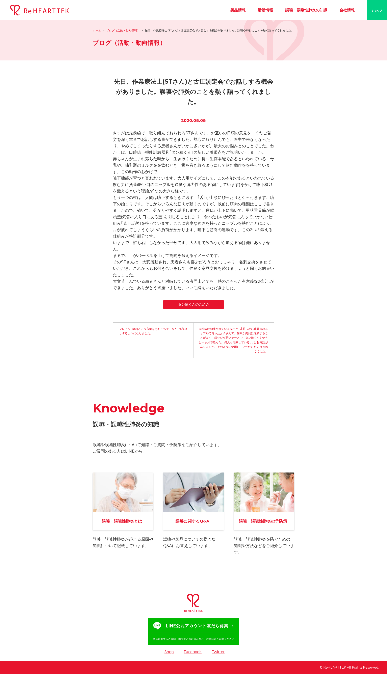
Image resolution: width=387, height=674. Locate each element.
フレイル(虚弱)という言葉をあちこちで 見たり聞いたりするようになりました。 (154, 331)
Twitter (218, 652)
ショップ (377, 10)
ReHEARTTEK (334, 667)
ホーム (97, 30)
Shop (169, 652)
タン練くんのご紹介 (193, 304)
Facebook (193, 652)
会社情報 (347, 10)
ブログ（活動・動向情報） (123, 30)
